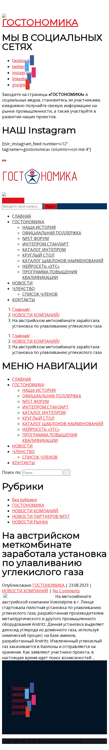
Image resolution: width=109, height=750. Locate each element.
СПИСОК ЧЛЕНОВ (40, 294)
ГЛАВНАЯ (21, 216)
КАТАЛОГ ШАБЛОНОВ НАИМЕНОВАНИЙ (62, 260)
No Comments (66, 591)
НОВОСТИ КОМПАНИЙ (35, 315)
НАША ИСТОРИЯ (39, 227)
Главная (20, 309)
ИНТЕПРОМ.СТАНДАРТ (45, 244)
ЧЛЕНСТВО (23, 288)
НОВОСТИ (22, 283)
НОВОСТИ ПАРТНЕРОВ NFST (41, 516)
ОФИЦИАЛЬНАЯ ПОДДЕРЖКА (51, 233)
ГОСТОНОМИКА (28, 222)
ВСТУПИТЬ (13, 200)
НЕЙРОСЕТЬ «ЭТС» (41, 266)
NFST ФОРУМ (35, 238)
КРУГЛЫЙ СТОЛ (38, 255)
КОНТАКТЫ (23, 299)
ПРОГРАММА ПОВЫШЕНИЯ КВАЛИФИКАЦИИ (49, 274)
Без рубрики (24, 499)
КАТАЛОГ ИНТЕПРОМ (44, 249)
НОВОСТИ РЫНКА (30, 522)
